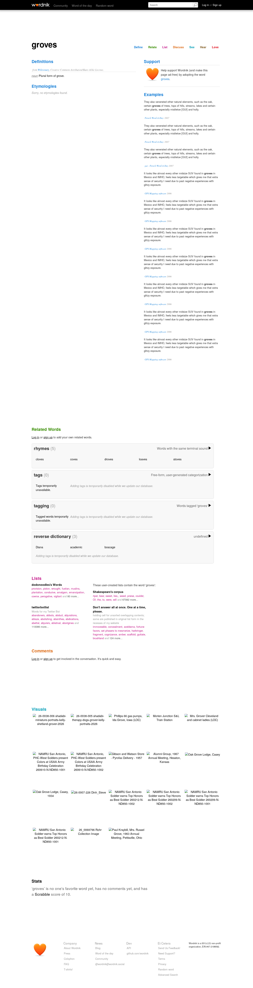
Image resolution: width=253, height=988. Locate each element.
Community (61, 5)
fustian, (66, 588)
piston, (47, 588)
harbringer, (137, 630)
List (164, 47)
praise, (131, 596)
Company (70, 943)
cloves (40, 459)
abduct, (59, 615)
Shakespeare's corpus (108, 592)
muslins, (75, 588)
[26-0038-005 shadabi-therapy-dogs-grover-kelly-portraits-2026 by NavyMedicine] (88, 719)
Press (67, 953)
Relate (152, 47)
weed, (123, 596)
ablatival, (56, 623)
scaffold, (132, 634)
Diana (39, 547)
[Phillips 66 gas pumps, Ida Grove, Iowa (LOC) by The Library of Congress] (126, 717)
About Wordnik (72, 948)
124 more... (116, 638)
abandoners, (39, 615)
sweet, (110, 596)
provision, (37, 588)
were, (109, 599)
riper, (96, 596)
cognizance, (112, 634)
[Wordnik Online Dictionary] (41, 5)
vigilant (58, 596)
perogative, (47, 596)
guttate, (141, 634)
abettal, (36, 623)
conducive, (50, 592)
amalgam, (63, 592)
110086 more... (40, 626)
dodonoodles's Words (47, 585)
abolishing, (47, 619)
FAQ (66, 964)
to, (104, 599)
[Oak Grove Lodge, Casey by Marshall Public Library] (202, 754)
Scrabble (42, 894)
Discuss (178, 47)
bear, (102, 596)
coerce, (36, 596)
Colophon (69, 959)
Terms (161, 959)
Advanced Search (168, 975)
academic (76, 547)
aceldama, (130, 626)
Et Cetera (164, 943)
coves (73, 459)
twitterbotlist (40, 607)
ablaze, (36, 619)
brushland (99, 638)
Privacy (162, 964)
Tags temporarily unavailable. (46, 487)
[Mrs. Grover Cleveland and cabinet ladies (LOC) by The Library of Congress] (202, 717)
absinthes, (59, 619)
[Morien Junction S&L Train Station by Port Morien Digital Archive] (164, 717)
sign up (48, 437)
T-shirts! (68, 969)
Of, (95, 599)
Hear (203, 47)
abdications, (72, 619)
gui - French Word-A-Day (156, 165)
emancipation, (77, 592)
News (99, 943)
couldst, (140, 596)
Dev (129, 943)
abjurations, (70, 615)
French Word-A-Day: (154, 117)
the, (99, 599)
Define (138, 47)
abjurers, (46, 623)
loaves (143, 459)
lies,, (117, 596)
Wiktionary (43, 69)
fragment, (99, 634)
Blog (97, 948)
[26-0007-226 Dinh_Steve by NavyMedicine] (88, 792)
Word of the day (82, 5)
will (115, 599)
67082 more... (130, 599)
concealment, (116, 626)
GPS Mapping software (155, 193)
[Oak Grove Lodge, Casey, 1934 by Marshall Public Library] (50, 793)
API (129, 948)
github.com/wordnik (137, 953)
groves (165, 79)
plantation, (38, 592)
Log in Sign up (211, 5)
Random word (104, 5)
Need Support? (166, 953)
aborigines (68, 623)
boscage (110, 547)
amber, (123, 634)
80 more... (73, 596)
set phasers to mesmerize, (116, 630)
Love (215, 47)
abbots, (50, 615)
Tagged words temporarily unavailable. (52, 518)
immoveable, (100, 626)
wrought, (56, 588)
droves (109, 459)
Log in (35, 437)
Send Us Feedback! (169, 948)
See (191, 47)
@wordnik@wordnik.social (110, 964)
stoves (177, 459)
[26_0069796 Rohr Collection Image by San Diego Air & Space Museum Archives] (88, 831)
